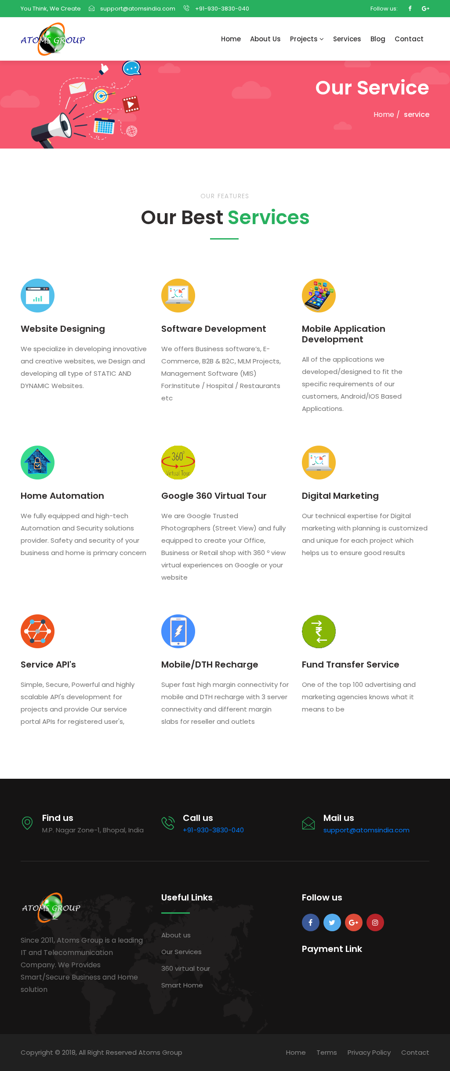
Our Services (181, 951)
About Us (265, 39)
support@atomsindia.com (137, 8)
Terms (326, 1052)
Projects (304, 39)
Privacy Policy (369, 1052)
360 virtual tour (185, 968)
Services (347, 39)
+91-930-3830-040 (221, 8)
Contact (409, 39)
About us (176, 935)
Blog (377, 39)
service (416, 114)
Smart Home (182, 985)
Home (231, 39)
